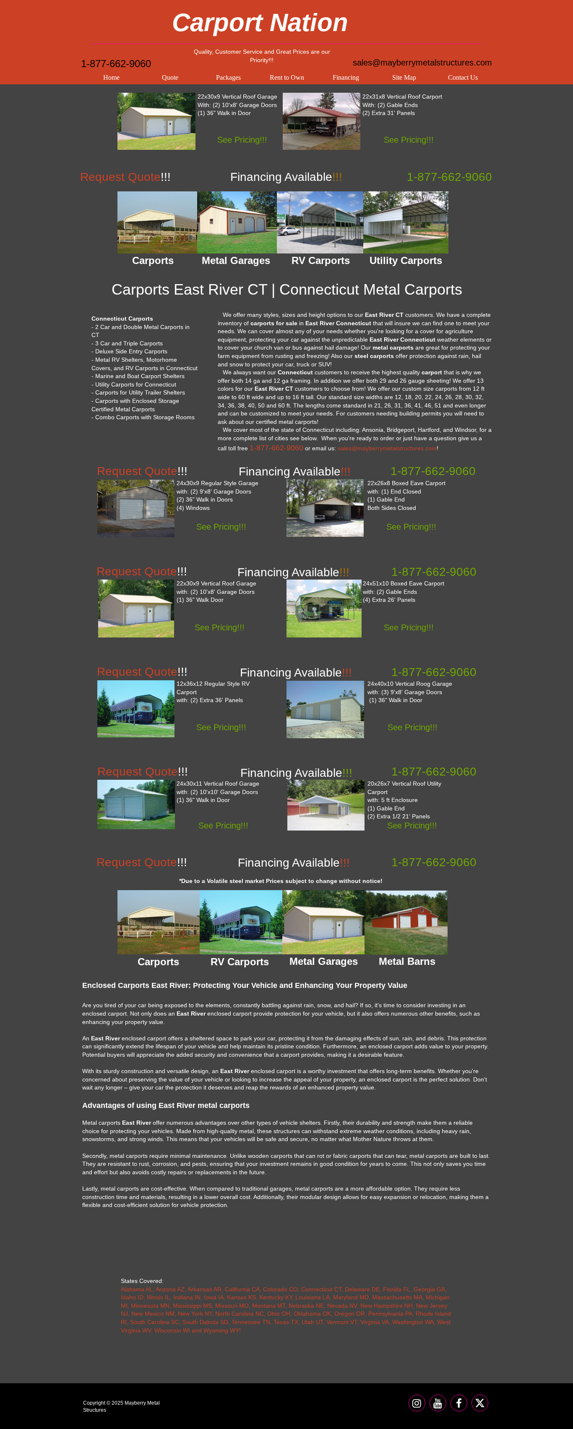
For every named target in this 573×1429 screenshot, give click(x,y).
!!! (296, 772)
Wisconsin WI (172, 1330)
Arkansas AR (204, 1289)
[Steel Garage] (136, 608)
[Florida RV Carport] (136, 708)
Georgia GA (429, 1289)
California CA (242, 1289)
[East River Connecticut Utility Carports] (405, 222)
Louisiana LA (312, 1297)
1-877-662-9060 (116, 63)
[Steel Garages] (136, 804)
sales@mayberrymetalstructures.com (422, 62)
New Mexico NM (153, 1313)
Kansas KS (241, 1297)
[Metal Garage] (156, 121)
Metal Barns (407, 961)
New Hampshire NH (386, 1305)
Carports (158, 961)
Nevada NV (342, 1305)
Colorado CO (280, 1289)
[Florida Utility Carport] (326, 805)
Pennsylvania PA (390, 1313)
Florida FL (396, 1289)
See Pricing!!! (242, 139)
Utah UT (312, 1322)
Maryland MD (351, 1297)
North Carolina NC (239, 1313)
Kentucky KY (275, 1297)
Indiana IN (187, 1297)
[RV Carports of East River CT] (321, 222)
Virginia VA (374, 1322)
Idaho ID (132, 1297)
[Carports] (158, 922)
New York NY (195, 1313)
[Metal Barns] (406, 923)
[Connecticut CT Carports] (321, 121)
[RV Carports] (241, 922)
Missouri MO (232, 1305)
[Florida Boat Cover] (324, 608)
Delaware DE (362, 1289)
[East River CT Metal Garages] (237, 222)
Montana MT (268, 1305)
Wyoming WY (221, 1330)
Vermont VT (341, 1322)
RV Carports (240, 961)
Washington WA (413, 1322)
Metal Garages (323, 961)
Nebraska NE (306, 1305)
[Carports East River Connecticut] (157, 222)
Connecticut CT (321, 1289)
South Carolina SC (154, 1322)
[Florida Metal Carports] (325, 508)
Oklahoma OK (312, 1313)
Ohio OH (278, 1313)
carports (446, 388)
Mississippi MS (192, 1305)
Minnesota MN (150, 1305)
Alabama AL (137, 1289)
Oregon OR (349, 1313)
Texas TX (285, 1322)
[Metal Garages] (323, 922)
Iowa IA (214, 1297)
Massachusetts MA (397, 1297)
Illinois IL (158, 1297)
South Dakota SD (205, 1322)
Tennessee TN (251, 1322)
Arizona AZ (170, 1289)
